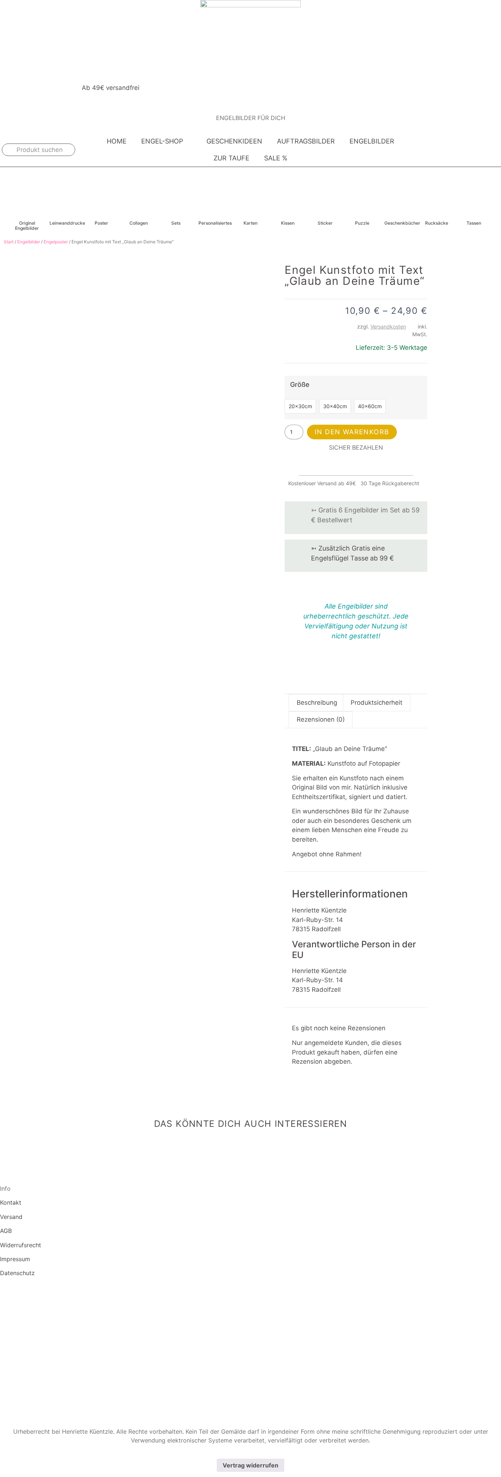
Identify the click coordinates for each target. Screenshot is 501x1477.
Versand (11, 1216)
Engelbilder (372, 141)
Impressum (15, 1259)
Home (117, 141)
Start (9, 241)
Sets (175, 223)
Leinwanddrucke (67, 223)
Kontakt (10, 1202)
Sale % (276, 158)
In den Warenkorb (352, 432)
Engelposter (56, 241)
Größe (300, 384)
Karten (250, 223)
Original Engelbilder (27, 225)
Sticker (325, 223)
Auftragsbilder (306, 141)
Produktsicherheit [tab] (376, 702)
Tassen (474, 223)
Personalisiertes (215, 223)
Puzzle (362, 223)
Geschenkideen (234, 141)
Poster (101, 223)
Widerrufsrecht (20, 1245)
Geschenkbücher (402, 223)
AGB (6, 1230)
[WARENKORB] (487, 149)
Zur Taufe (231, 158)
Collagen (138, 223)
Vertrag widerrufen (250, 1465)
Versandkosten (388, 326)
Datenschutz (17, 1273)
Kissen (288, 223)
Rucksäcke (436, 223)
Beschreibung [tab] (317, 702)
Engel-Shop (162, 141)
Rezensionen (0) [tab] (321, 719)
